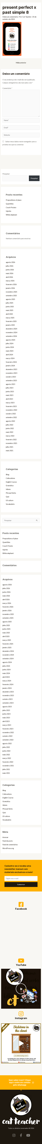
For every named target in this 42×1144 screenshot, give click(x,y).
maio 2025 (9, 310)
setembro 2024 (11, 336)
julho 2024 (9, 343)
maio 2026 (9, 273)
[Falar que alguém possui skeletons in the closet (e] (21, 1043)
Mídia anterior (21, 63)
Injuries (8, 211)
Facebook (21, 908)
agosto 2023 (10, 384)
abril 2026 (9, 277)
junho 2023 (10, 391)
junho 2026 (10, 270)
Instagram (21, 1018)
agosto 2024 (10, 340)
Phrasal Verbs (11, 493)
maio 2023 (9, 395)
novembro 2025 (11, 292)
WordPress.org (8, 848)
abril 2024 (9, 355)
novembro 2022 (11, 410)
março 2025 (10, 318)
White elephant (11, 215)
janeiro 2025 (10, 325)
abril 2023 (9, 399)
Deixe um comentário (10, 17)
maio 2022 (9, 432)
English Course (11, 482)
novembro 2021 (11, 443)
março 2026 (10, 281)
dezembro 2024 (11, 329)
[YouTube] (21, 960)
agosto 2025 (10, 299)
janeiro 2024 (10, 366)
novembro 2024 (11, 332)
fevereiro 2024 (11, 362)
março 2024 (10, 358)
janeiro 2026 (10, 288)
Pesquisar (6, 174)
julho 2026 (9, 266)
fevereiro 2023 (11, 406)
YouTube (21, 964)
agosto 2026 (10, 262)
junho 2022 (10, 428)
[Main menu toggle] (38, 4)
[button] (33, 4)
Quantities (10, 204)
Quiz (7, 497)
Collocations (10, 478)
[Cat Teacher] (4, 4)
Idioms (8, 489)
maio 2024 (9, 351)
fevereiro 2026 (11, 284)
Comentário (7, 88)
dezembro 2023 (11, 369)
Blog (7, 474)
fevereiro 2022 (11, 440)
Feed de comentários (10, 845)
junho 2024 (10, 347)
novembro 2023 (11, 373)
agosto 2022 (10, 421)
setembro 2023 (11, 380)
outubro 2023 (11, 377)
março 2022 (10, 436)
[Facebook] (21, 904)
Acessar (5, 837)
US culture (9, 500)
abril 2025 (9, 314)
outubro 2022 (11, 414)
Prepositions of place (13, 200)
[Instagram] (21, 1014)
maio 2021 (9, 451)
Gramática (9, 486)
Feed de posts (7, 841)
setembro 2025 (11, 296)
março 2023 (10, 403)
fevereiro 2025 (11, 321)
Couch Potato (11, 207)
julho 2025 (9, 303)
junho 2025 (10, 307)
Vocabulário (10, 504)
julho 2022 (9, 425)
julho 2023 (9, 388)
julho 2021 (9, 447)
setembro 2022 (11, 417)
